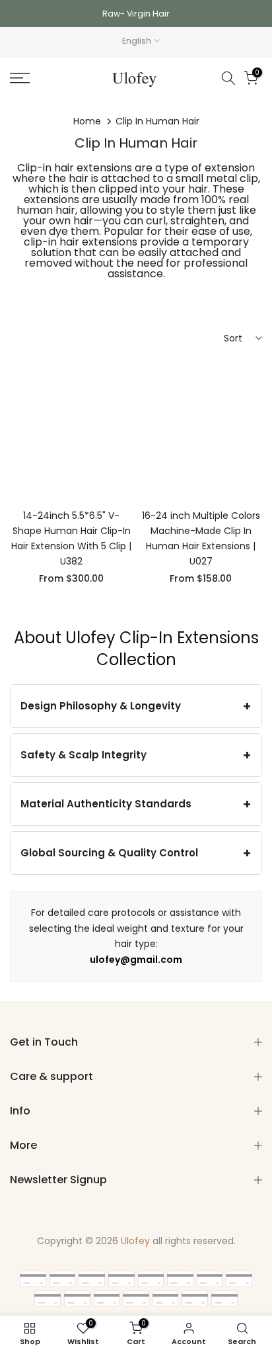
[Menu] (37, 78)
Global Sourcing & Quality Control (109, 853)
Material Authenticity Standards (105, 804)
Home (87, 121)
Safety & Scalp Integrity (83, 755)
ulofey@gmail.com (136, 959)
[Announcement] (136, 14)
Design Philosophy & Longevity (100, 706)
